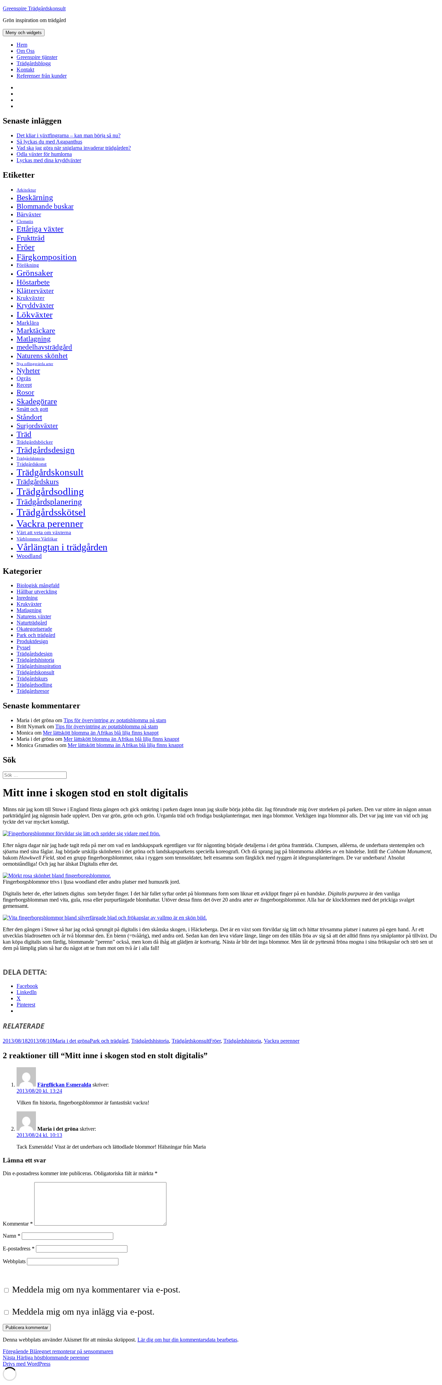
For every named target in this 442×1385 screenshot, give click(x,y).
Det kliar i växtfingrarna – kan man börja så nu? (69, 135)
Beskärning (35, 197)
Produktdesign (32, 641)
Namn (11, 1236)
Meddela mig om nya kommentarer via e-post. (96, 1290)
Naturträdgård (32, 623)
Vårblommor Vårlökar (37, 538)
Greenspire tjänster (37, 57)
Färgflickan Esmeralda (64, 1085)
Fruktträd (31, 238)
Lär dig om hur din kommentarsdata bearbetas (187, 1340)
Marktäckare (36, 330)
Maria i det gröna (71, 1041)
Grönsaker (35, 272)
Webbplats (14, 1261)
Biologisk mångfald (38, 585)
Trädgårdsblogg (34, 63)
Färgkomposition (47, 257)
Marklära (28, 323)
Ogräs (24, 378)
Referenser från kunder (42, 76)
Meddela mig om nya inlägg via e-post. (83, 1312)
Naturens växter (34, 616)
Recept (24, 385)
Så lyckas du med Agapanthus (49, 142)
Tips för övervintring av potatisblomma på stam (115, 720)
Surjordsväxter (37, 425)
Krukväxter (31, 298)
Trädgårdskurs (38, 481)
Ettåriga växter (40, 228)
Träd (24, 434)
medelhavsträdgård (44, 347)
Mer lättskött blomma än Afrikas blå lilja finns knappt (100, 733)
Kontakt (25, 69)
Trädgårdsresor (33, 691)
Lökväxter (34, 314)
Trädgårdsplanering (49, 501)
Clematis (25, 221)
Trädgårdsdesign (46, 449)
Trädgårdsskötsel (51, 512)
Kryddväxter (35, 305)
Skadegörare (37, 401)
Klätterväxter (35, 290)
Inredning (27, 598)
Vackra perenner (50, 523)
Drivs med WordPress (26, 1364)
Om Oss (26, 51)
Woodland (29, 556)
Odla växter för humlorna (44, 154)
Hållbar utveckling (37, 592)
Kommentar (18, 1224)
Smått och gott (32, 409)
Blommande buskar (45, 206)
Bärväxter (29, 214)
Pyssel (23, 647)
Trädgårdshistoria (31, 458)
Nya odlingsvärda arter (35, 364)
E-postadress (19, 1248)
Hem (22, 45)
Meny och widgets (24, 32)
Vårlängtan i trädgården (62, 547)
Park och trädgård (36, 635)
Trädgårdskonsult (50, 472)
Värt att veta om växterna (44, 532)
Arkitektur (26, 190)
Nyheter (28, 370)
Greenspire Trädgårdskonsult (34, 8)
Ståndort (29, 417)
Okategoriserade (34, 629)
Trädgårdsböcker (35, 442)
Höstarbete (33, 282)
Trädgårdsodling (50, 491)
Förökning (28, 265)
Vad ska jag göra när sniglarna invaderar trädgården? (74, 148)
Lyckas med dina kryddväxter (49, 160)
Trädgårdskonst (32, 464)
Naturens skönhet (42, 356)
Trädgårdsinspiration (39, 666)
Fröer (26, 247)
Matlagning (34, 339)
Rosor (25, 392)
